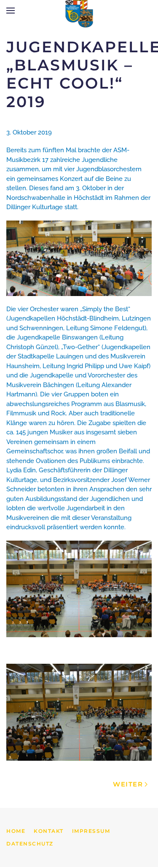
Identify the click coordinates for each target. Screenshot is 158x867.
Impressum (91, 831)
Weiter (128, 784)
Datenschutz (30, 843)
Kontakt (49, 831)
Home (15, 831)
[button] (10, 10)
